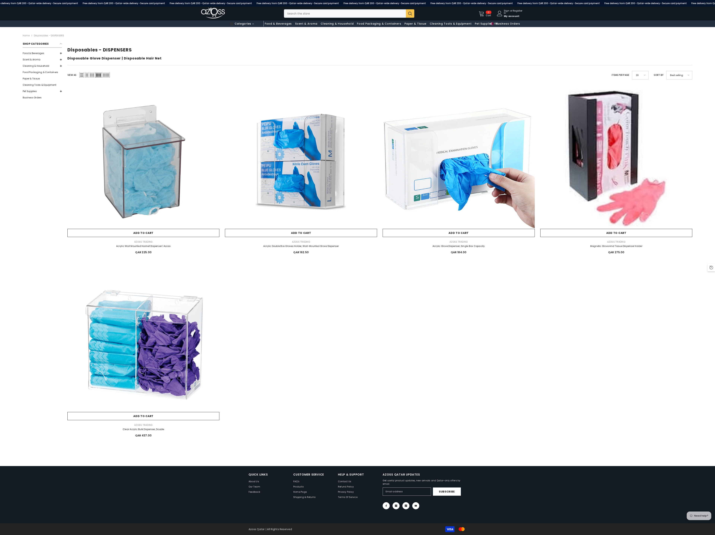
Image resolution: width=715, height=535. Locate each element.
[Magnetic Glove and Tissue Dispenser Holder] (616, 161)
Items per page (620, 75)
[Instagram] (396, 505)
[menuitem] (42, 53)
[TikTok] (405, 505)
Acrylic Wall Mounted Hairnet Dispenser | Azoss (143, 246)
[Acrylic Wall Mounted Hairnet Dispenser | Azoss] (143, 161)
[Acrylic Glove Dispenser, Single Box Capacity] (459, 161)
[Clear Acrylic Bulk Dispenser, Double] (143, 344)
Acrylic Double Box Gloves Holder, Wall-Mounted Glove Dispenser (301, 246)
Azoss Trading (143, 241)
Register (517, 11)
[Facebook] (386, 505)
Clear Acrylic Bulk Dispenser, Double (143, 429)
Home (26, 35)
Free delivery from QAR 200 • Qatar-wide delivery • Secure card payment (124, 3)
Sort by (658, 75)
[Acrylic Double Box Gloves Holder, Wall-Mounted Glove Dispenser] (301, 161)
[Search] (349, 13)
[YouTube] (415, 505)
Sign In (506, 12)
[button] (42, 59)
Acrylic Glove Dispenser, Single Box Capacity (459, 246)
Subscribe (447, 491)
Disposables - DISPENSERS (49, 35)
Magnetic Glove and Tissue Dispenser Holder (616, 246)
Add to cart (143, 233)
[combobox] (345, 13)
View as (72, 75)
